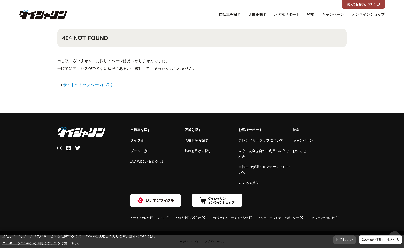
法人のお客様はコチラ (361, 4)
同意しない (344, 239)
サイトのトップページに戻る (88, 85)
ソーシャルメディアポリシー (280, 217)
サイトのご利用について (149, 217)
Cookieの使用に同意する (380, 239)
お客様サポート (287, 14)
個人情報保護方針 (189, 217)
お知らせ (299, 151)
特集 (310, 14)
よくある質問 (249, 183)
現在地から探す (196, 140)
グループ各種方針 (323, 217)
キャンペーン (333, 14)
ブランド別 (139, 151)
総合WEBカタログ (144, 161)
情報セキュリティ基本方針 (230, 217)
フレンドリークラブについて (261, 140)
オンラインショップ (368, 14)
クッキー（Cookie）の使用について (29, 243)
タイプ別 (137, 140)
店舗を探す (257, 14)
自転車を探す (230, 14)
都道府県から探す (198, 151)
